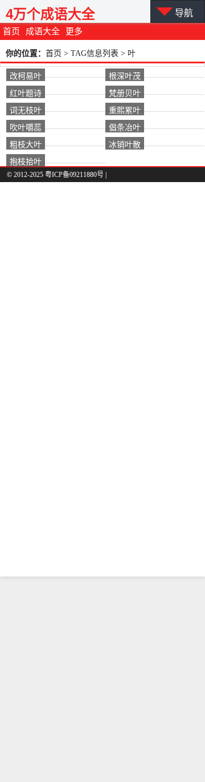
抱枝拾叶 (26, 161)
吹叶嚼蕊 (26, 126)
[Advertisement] (102, 679)
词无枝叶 (26, 109)
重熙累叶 (125, 109)
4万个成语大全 (50, 14)
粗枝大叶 (26, 144)
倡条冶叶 (125, 126)
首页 (11, 31)
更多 (74, 31)
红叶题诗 (26, 92)
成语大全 (43, 31)
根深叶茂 (125, 75)
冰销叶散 (125, 144)
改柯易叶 (26, 75)
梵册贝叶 (125, 92)
